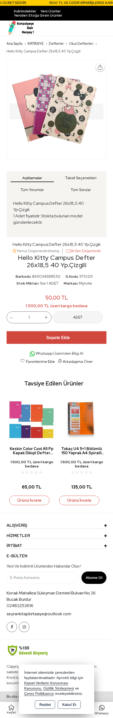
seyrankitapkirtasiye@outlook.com (39, 614)
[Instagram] (24, 627)
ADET (77, 317)
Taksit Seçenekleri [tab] (80, 177)
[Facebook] (12, 627)
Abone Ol (94, 577)
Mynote (85, 283)
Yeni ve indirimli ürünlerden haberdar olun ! (44, 566)
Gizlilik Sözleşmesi (58, 688)
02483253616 (20, 605)
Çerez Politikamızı (39, 694)
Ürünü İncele (29, 500)
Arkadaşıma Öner (78, 361)
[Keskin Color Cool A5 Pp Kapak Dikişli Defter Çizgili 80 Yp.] (31, 419)
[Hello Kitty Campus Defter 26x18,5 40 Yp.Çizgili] (56, 109)
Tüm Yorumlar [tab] (32, 189)
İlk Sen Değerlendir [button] (86, 251)
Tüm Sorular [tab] (81, 189)
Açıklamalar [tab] (32, 177)
